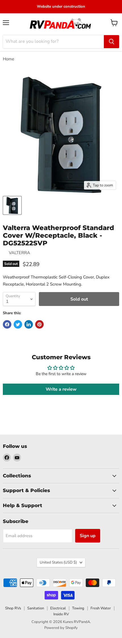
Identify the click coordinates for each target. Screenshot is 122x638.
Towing (78, 608)
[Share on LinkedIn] (28, 324)
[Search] (111, 41)
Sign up (88, 536)
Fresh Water (101, 608)
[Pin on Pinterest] (39, 324)
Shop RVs (13, 608)
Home (8, 59)
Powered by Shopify (61, 627)
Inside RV (61, 614)
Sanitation (35, 608)
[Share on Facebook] (7, 324)
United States (58, 562)
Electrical (58, 608)
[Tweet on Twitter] (18, 324)
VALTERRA (19, 253)
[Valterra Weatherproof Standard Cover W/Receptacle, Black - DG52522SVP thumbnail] (12, 205)
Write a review (61, 389)
